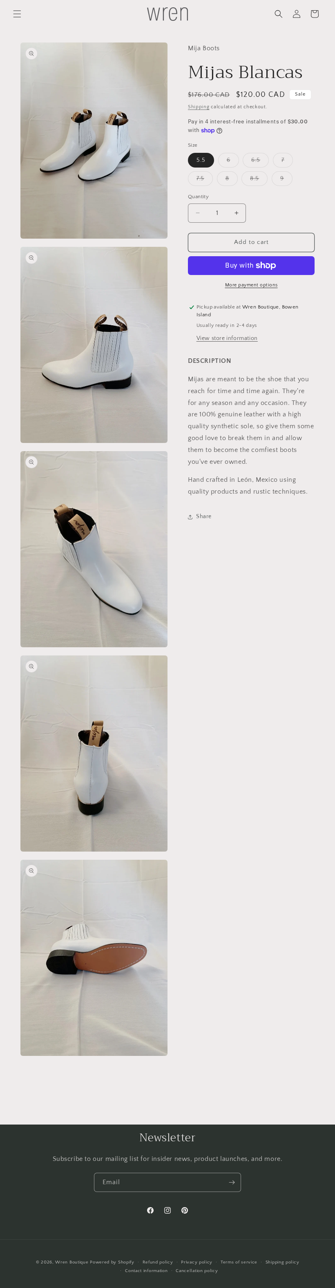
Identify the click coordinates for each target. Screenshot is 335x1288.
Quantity (198, 196)
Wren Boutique (71, 1262)
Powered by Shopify (112, 1262)
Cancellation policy (197, 1270)
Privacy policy (196, 1262)
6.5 (260, 162)
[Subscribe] (232, 1182)
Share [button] (204, 516)
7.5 (205, 180)
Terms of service (239, 1262)
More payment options (251, 285)
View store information (227, 338)
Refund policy (158, 1262)
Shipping (199, 107)
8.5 (259, 180)
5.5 (201, 160)
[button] (17, 14)
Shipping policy (282, 1262)
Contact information (146, 1270)
